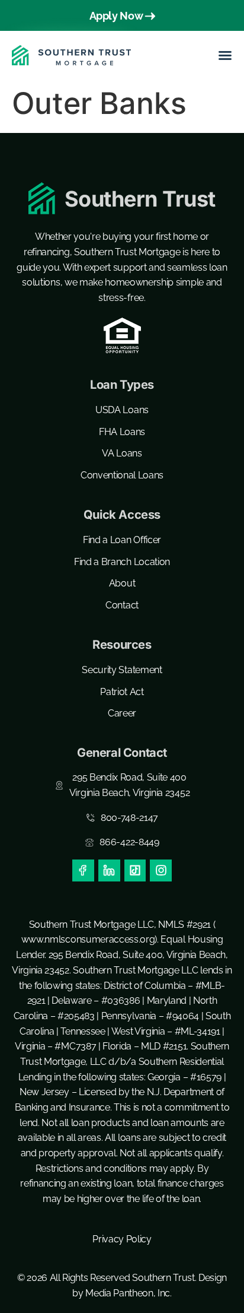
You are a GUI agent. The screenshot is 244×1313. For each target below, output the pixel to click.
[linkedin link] (109, 870)
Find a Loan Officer (122, 540)
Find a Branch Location (122, 561)
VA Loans (122, 453)
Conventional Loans (122, 475)
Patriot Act (121, 691)
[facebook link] (83, 870)
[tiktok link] (135, 870)
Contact (122, 605)
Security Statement (122, 669)
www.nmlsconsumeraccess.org (88, 939)
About (122, 583)
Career (122, 713)
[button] (225, 55)
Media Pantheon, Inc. (128, 1293)
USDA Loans (122, 410)
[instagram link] (161, 870)
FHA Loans (122, 431)
